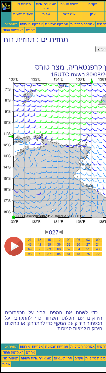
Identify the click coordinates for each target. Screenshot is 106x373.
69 (30, 249)
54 (78, 249)
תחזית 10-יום (69, 4)
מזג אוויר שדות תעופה (46, 5)
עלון (92, 14)
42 (39, 244)
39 (49, 244)
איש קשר (69, 14)
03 (88, 239)
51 (88, 249)
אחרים (30, 30)
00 (98, 239)
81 (68, 254)
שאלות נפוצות (23, 14)
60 (59, 249)
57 (68, 249)
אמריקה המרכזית (82, 24)
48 (98, 249)
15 (49, 239)
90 (39, 254)
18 (39, 239)
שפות (46, 14)
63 (49, 249)
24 (98, 244)
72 (98, 254)
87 (49, 254)
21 (30, 239)
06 (78, 239)
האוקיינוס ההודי (13, 30)
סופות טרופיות (95, 358)
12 (59, 239)
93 (30, 254)
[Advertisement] (48, 53)
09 (68, 239)
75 (88, 254)
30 (78, 244)
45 (30, 244)
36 (59, 244)
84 (59, 254)
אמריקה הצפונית (56, 24)
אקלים (92, 4)
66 (39, 249)
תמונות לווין (23, 4)
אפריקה (37, 24)
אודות (6, 364)
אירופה (25, 24)
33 (68, 244)
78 (78, 254)
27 (88, 244)
